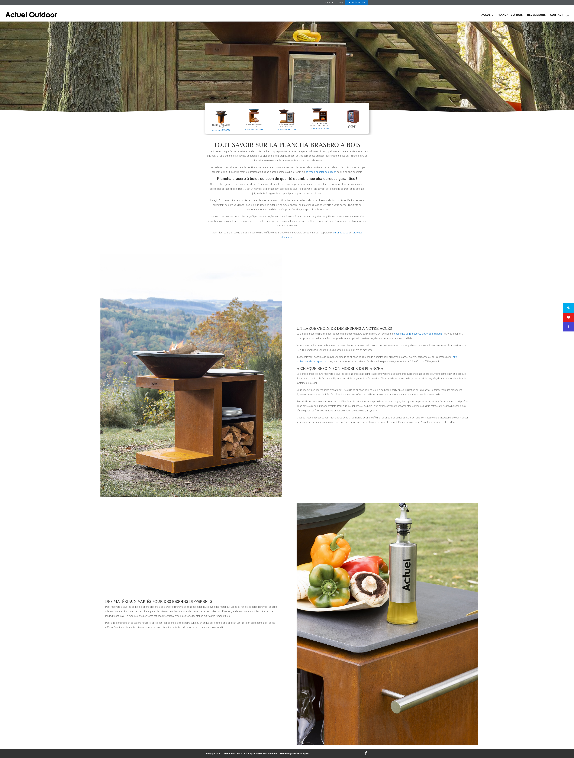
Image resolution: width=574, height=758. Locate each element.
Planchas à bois (510, 15)
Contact (556, 15)
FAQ (341, 3)
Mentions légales (301, 753)
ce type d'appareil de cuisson (321, 172)
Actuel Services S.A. (233, 753)
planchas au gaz (341, 232)
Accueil (487, 15)
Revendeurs (536, 15)
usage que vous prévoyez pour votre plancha (418, 333)
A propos (330, 3)
